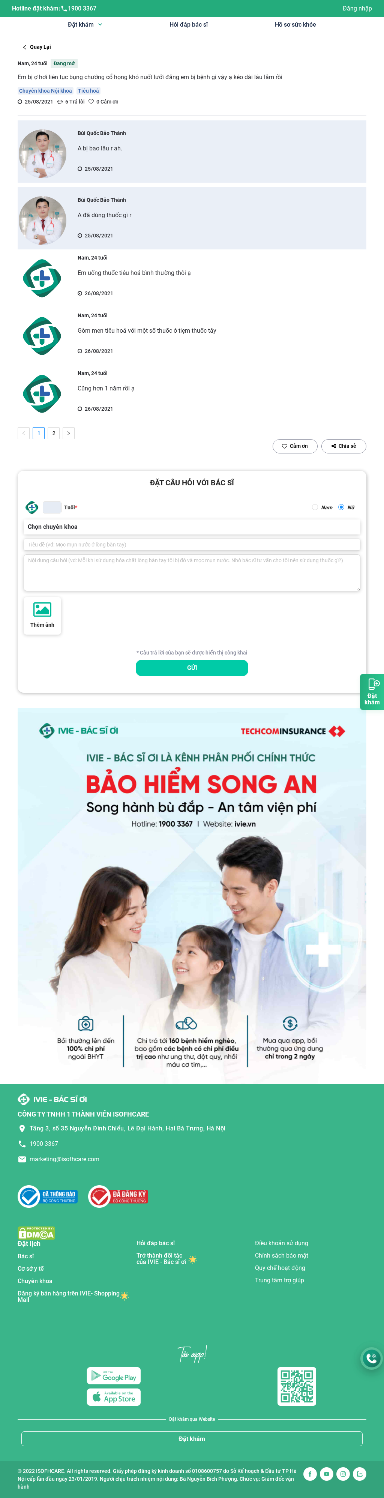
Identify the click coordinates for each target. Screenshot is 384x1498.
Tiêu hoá (88, 91)
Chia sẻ (347, 446)
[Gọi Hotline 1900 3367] (371, 1358)
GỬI (192, 667)
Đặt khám (192, 1438)
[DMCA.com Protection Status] (36, 1232)
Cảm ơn (299, 446)
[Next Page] (69, 433)
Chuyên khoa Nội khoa (45, 91)
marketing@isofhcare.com (64, 1159)
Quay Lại (40, 47)
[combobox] (28, 526)
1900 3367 (82, 8)
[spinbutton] (52, 507)
